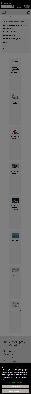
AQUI (3, 379)
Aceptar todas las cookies (15, 391)
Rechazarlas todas (15, 386)
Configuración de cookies (15, 382)
